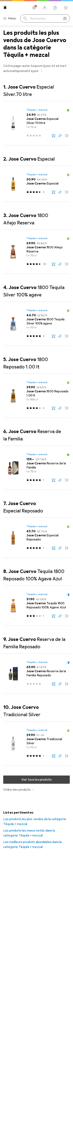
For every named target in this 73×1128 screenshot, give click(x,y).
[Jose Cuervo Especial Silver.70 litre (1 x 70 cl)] (36, 123)
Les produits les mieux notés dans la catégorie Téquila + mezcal (29, 833)
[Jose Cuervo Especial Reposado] (36, 538)
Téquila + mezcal (36, 109)
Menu (12, 18)
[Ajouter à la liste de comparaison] (53, 135)
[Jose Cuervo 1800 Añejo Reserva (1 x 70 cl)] (36, 252)
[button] (41, 70)
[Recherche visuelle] (65, 18)
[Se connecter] (45, 8)
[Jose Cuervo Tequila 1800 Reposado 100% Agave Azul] (36, 606)
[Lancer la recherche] (25, 18)
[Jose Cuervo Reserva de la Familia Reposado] (36, 674)
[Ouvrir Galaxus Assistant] (55, 8)
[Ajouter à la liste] (60, 135)
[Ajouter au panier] (66, 135)
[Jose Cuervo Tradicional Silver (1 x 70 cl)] (36, 744)
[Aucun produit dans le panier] (65, 8)
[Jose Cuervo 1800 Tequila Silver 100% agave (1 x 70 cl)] (36, 324)
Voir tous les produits (36, 780)
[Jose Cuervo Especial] (36, 184)
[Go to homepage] (5, 7)
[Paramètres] (34, 8)
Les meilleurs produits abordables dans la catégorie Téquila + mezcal (32, 844)
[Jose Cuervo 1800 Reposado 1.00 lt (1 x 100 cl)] (36, 396)
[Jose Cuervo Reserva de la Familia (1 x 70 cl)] (36, 468)
